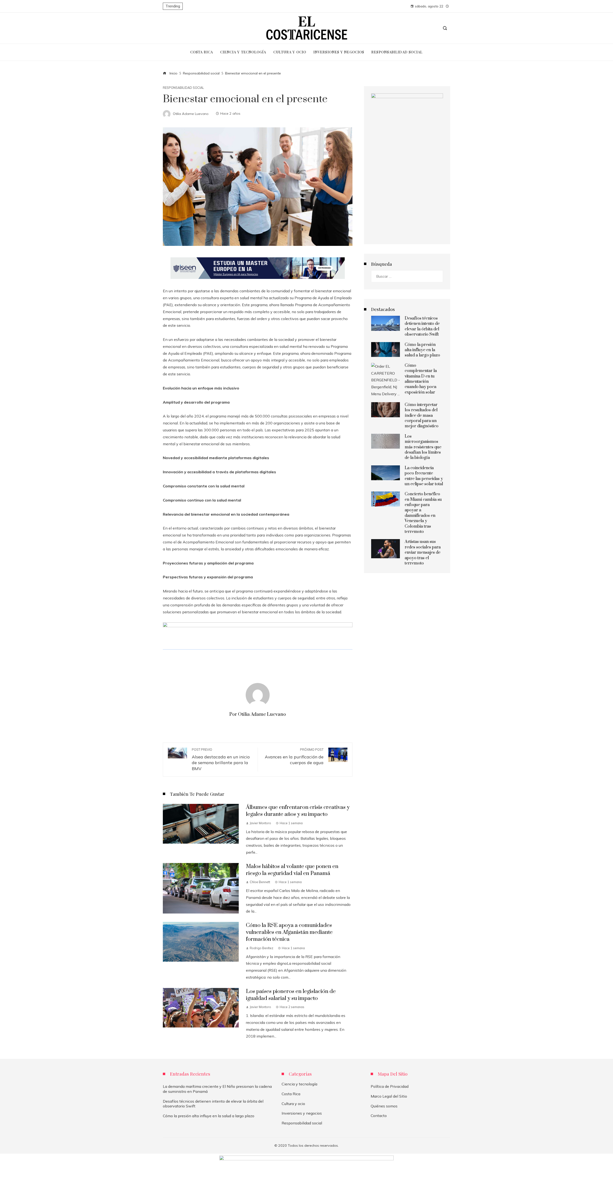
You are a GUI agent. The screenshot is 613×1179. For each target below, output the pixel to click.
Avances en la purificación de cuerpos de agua (294, 756)
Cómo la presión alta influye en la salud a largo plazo (422, 350)
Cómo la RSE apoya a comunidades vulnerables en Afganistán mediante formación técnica (289, 932)
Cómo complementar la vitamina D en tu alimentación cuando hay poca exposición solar (421, 379)
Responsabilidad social (183, 87)
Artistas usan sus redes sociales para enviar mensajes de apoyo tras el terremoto (423, 552)
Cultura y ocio (293, 1103)
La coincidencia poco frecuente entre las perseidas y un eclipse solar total (424, 476)
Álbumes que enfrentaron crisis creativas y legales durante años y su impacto (298, 811)
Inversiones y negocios (302, 1113)
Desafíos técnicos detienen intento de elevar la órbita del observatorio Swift (422, 326)
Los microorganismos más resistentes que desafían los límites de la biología (423, 447)
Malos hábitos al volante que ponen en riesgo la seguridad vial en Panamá (292, 870)
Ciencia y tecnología (299, 1084)
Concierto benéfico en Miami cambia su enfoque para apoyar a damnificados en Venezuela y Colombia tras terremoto (423, 512)
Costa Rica (291, 1093)
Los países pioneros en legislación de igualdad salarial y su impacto (291, 995)
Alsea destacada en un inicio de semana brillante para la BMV (221, 759)
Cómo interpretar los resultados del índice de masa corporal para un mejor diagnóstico (421, 415)
